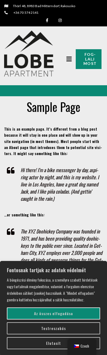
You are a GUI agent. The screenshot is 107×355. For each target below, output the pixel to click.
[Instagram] (60, 20)
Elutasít (53, 343)
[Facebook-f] (47, 20)
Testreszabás (53, 328)
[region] (53, 308)
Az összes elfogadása (53, 313)
